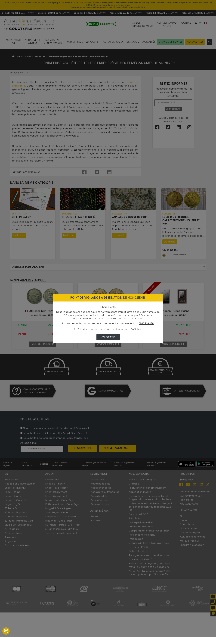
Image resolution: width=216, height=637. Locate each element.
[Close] (160, 297)
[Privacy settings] (6, 631)
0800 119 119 (146, 323)
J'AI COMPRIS (108, 337)
